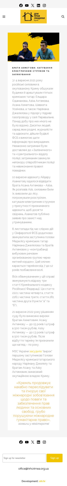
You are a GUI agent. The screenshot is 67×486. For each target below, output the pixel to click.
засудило (36, 351)
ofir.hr (42, 481)
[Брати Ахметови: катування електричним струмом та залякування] (33, 47)
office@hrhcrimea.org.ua (33, 468)
